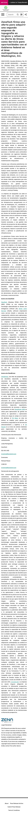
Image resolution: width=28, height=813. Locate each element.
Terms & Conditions (14, 810)
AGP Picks (4, 2)
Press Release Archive (16, 803)
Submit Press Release (14, 807)
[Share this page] (26, 14)
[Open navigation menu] (2, 14)
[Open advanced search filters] (21, 14)
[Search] (18, 14)
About (6, 803)
